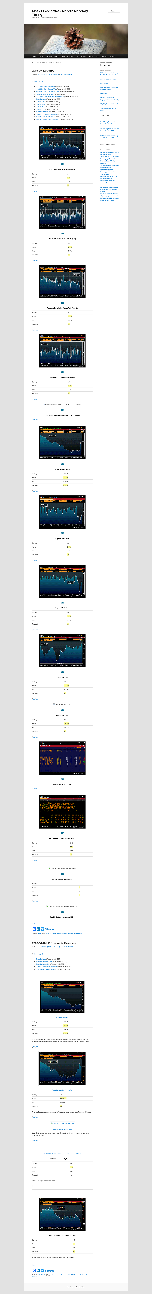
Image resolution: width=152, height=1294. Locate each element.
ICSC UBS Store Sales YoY (45, 86)
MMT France (104, 83)
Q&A (97, 56)
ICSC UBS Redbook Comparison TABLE (50, 96)
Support (104, 56)
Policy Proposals (81, 56)
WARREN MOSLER (66, 74)
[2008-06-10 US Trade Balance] (62, 1012)
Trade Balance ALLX (43, 112)
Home (34, 56)
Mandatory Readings (52, 56)
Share (49, 929)
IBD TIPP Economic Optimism (46, 114)
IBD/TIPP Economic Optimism (46, 966)
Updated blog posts (106, 170)
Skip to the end (38, 81)
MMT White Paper (67, 56)
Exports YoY (40, 107)
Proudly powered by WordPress (76, 1287)
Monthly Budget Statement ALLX (47, 119)
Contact (112, 56)
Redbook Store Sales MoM (45, 94)
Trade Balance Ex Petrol (44, 961)
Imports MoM (40, 104)
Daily (39, 933)
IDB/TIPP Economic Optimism (58, 933)
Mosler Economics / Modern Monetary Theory (60, 13)
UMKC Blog (103, 93)
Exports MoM (40, 101)
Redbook (70, 933)
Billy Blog (103, 104)
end (36, 191)
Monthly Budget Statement (45, 117)
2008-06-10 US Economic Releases (54, 943)
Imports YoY (40, 109)
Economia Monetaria (112, 104)
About (41, 56)
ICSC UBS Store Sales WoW (46, 89)
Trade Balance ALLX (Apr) (62, 1129)
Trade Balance (41, 99)
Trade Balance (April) (62, 1017)
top (34, 191)
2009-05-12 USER (43, 70)
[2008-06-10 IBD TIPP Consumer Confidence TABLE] (62, 1154)
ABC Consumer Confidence (45, 969)
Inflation (43, 1275)
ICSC (47, 933)
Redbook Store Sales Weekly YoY (47, 91)
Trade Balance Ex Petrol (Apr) (62, 1090)
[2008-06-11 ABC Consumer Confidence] (62, 1230)
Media (91, 56)
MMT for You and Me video (108, 79)
